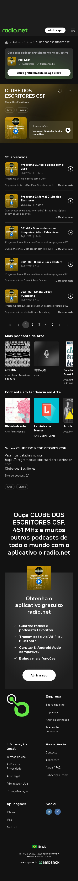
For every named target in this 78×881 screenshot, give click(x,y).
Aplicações (52, 760)
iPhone (11, 812)
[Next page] (60, 325)
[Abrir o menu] (73, 30)
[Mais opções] (70, 90)
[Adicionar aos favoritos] (60, 90)
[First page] (10, 325)
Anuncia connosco (57, 719)
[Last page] (68, 325)
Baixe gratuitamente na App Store (39, 73)
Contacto (51, 752)
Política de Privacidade (14, 766)
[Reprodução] (68, 130)
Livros (22, 110)
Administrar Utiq (17, 783)
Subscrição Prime (57, 775)
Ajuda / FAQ (53, 767)
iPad (9, 819)
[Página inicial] (6, 42)
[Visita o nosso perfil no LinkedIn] (49, 811)
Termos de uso (16, 757)
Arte (9, 110)
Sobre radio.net (56, 704)
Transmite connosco (52, 729)
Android (12, 827)
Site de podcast (15, 475)
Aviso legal (13, 776)
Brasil (41, 846)
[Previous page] (18, 325)
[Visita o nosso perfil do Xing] (57, 811)
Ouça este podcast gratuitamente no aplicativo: (38, 52)
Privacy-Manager (17, 791)
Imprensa (52, 712)
